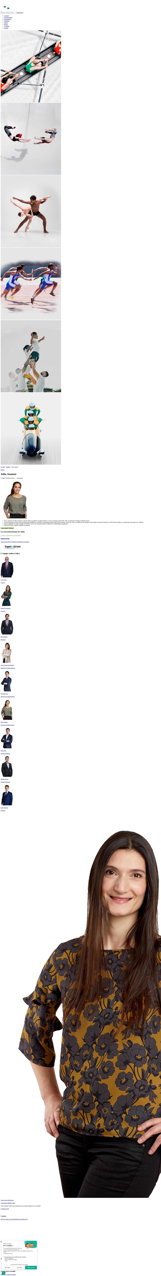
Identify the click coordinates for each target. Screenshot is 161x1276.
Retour (2, 470)
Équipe (6, 24)
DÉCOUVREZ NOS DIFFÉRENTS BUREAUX (14, 1219)
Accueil (3, 467)
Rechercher (20, 12)
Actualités (6, 26)
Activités (6, 16)
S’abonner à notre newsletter (8, 1274)
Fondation (6, 21)
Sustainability (7, 19)
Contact (6, 28)
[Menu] (1, 11)
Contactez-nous (5, 1209)
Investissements (8, 17)
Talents (6, 22)
